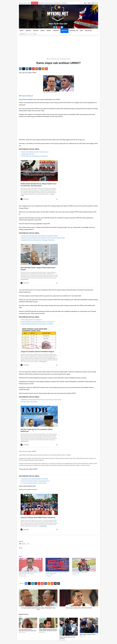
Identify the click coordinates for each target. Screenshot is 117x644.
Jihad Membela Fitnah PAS (27, 154)
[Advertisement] (58, 46)
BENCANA (28, 30)
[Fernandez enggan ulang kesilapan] (84, 564)
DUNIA (81, 30)
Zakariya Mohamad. (85, 465)
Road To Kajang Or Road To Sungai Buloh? (31, 319)
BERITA (21, 30)
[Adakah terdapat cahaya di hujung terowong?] (69, 627)
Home (49, 58)
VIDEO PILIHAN (88, 30)
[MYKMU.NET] (58, 17)
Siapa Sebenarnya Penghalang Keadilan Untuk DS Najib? (34, 479)
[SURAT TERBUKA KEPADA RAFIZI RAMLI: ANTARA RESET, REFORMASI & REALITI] (48, 623)
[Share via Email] (55, 583)
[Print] (58, 583)
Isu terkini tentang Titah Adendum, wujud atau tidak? (33, 483)
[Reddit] (36, 68)
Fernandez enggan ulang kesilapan (80, 572)
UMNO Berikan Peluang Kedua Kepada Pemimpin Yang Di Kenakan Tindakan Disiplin (41, 399)
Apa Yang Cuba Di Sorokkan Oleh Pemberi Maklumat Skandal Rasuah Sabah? (39, 235)
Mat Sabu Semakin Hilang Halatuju (29, 401)
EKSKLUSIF (35, 30)
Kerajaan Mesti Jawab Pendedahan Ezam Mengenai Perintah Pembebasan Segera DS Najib (43, 238)
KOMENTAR (64, 30)
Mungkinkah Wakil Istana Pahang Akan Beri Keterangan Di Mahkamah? (38, 240)
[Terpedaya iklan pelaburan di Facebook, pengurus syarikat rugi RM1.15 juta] (58, 564)
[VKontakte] (40, 68)
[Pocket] (46, 68)
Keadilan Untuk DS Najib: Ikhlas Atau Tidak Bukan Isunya (34, 152)
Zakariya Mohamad (27, 95)
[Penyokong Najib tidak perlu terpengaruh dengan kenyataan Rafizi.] (28, 623)
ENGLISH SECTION (73, 30)
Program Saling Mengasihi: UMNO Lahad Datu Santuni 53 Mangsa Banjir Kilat (55, 3)
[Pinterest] (33, 68)
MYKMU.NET (34, 489)
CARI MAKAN (56, 30)
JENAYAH (42, 30)
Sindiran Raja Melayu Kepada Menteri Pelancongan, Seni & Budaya (37, 324)
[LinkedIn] (27, 68)
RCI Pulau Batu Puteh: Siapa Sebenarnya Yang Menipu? (34, 156)
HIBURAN (49, 30)
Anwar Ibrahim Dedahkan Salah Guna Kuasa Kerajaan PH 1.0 (35, 481)
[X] (23, 68)
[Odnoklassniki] (43, 68)
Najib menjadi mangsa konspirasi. (87, 634)
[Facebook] (20, 68)
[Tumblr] (30, 68)
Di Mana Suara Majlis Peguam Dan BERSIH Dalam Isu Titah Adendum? (38, 321)
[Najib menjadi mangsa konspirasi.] (89, 625)
